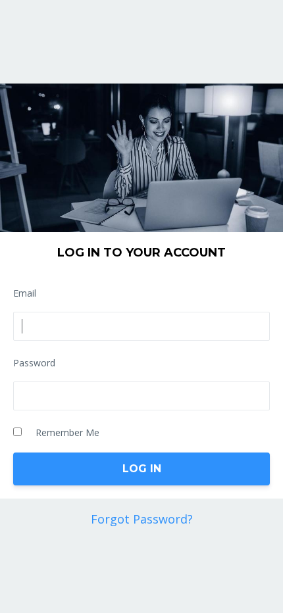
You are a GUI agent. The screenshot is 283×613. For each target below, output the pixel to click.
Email (24, 293)
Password (34, 362)
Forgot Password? (142, 519)
